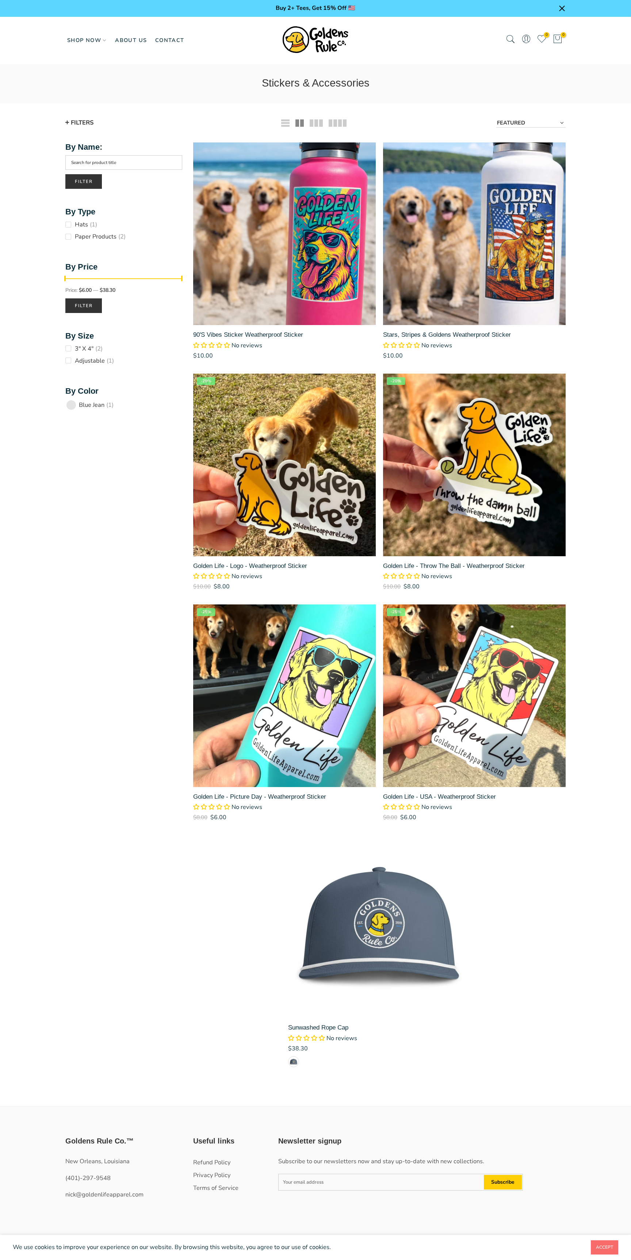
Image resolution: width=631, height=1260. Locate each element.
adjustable (94, 360)
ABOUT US (131, 40)
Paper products (100, 236)
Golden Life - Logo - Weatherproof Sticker (250, 565)
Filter (84, 181)
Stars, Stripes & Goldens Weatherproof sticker (447, 334)
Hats (86, 224)
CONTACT (169, 40)
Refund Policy (211, 1162)
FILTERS (82, 122)
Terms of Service (215, 1188)
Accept (604, 1247)
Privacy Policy (211, 1175)
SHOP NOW (84, 40)
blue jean (96, 405)
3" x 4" (89, 348)
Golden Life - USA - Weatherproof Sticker (439, 796)
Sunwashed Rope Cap (318, 1027)
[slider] (65, 279)
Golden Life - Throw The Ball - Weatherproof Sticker (454, 565)
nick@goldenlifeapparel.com (104, 1194)
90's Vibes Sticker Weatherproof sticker (248, 334)
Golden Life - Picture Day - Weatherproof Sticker (259, 796)
